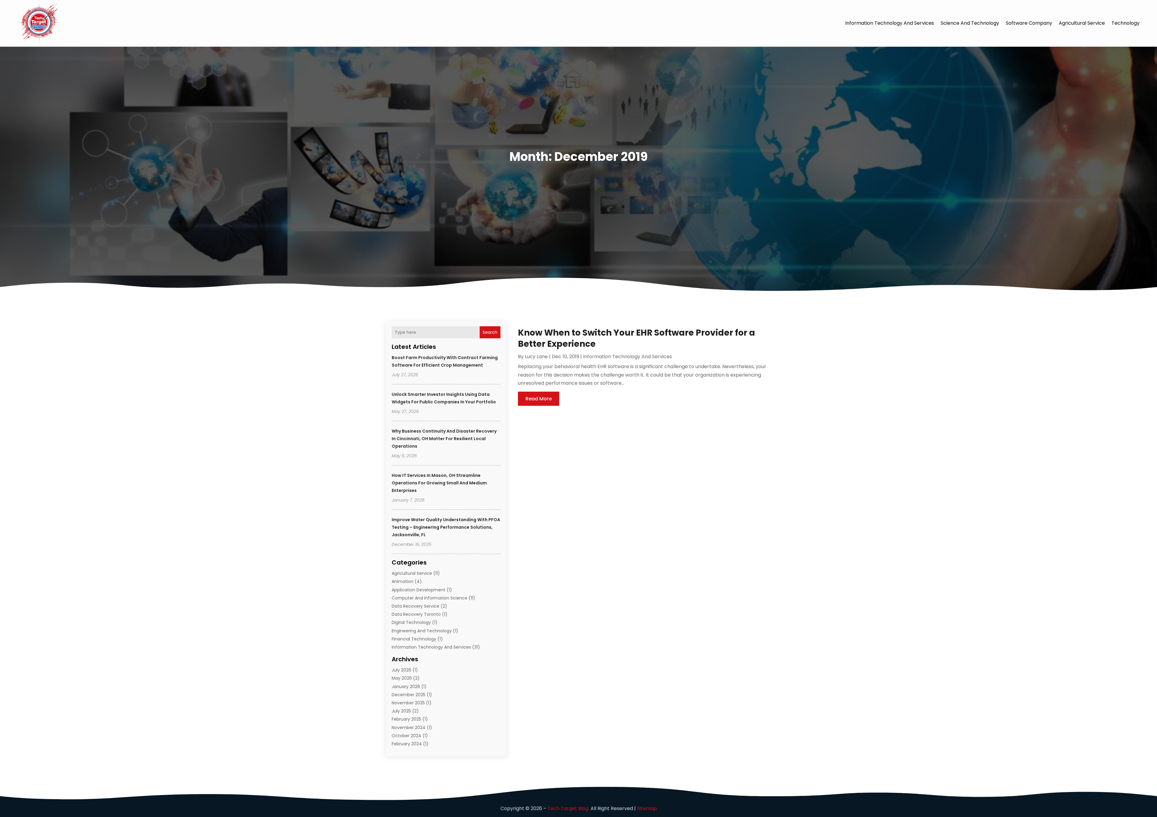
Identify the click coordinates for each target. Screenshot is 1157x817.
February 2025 (406, 719)
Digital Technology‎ (411, 622)
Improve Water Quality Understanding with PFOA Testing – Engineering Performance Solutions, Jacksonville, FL (446, 527)
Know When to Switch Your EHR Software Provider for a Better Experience (636, 338)
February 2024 (407, 744)
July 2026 (401, 670)
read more (538, 398)
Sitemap (647, 808)
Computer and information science (429, 598)
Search (490, 332)
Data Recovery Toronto (416, 614)
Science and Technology (970, 23)
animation (402, 581)
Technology (1126, 23)
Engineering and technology (422, 631)
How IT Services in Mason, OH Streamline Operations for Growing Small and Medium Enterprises (439, 482)
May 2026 (402, 678)
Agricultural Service (1082, 23)
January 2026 (406, 687)
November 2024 (408, 728)
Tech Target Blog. (568, 808)
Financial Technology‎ (414, 639)
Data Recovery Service (415, 606)
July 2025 (401, 711)
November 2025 (408, 703)
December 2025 (408, 695)
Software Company (1029, 23)
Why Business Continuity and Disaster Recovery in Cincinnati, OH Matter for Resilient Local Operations (444, 438)
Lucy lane (536, 356)
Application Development (418, 590)
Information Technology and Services (889, 23)
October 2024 (406, 736)
